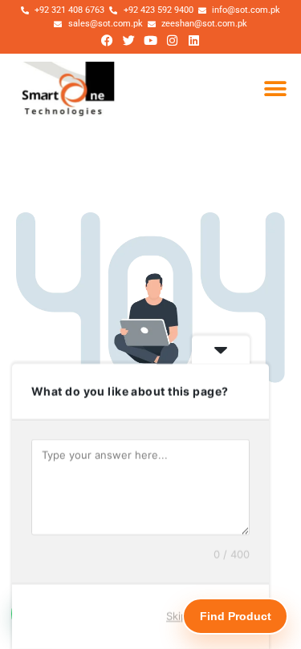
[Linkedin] (194, 40)
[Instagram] (172, 40)
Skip (176, 616)
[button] (275, 89)
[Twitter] (129, 40)
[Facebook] (107, 40)
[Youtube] (151, 40)
